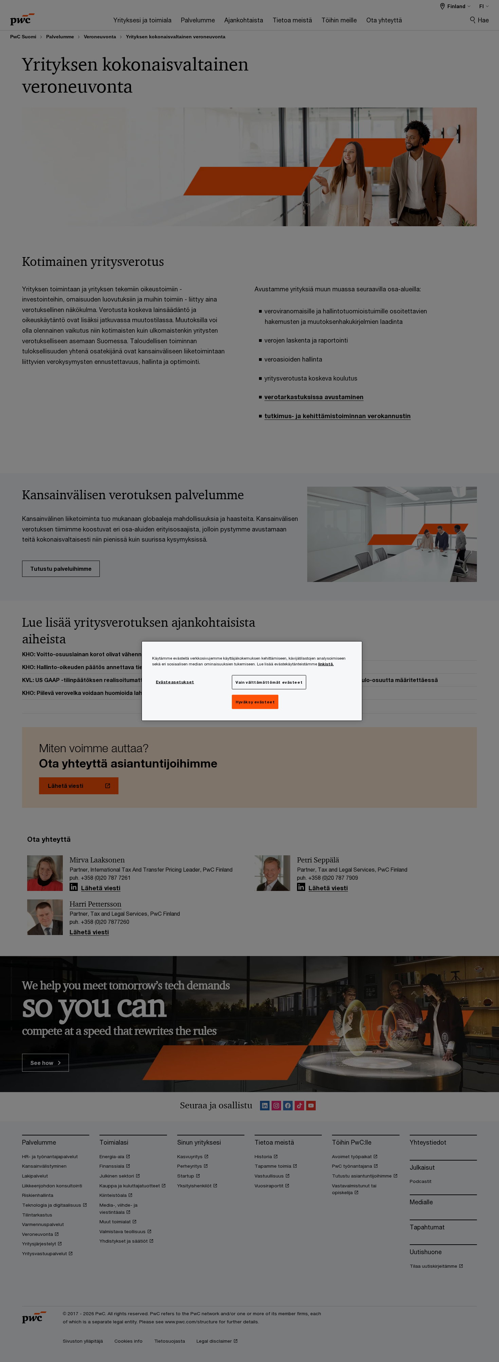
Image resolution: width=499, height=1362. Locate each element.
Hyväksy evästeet (255, 702)
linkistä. (326, 664)
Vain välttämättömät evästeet (269, 682)
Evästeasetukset (175, 682)
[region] (252, 681)
